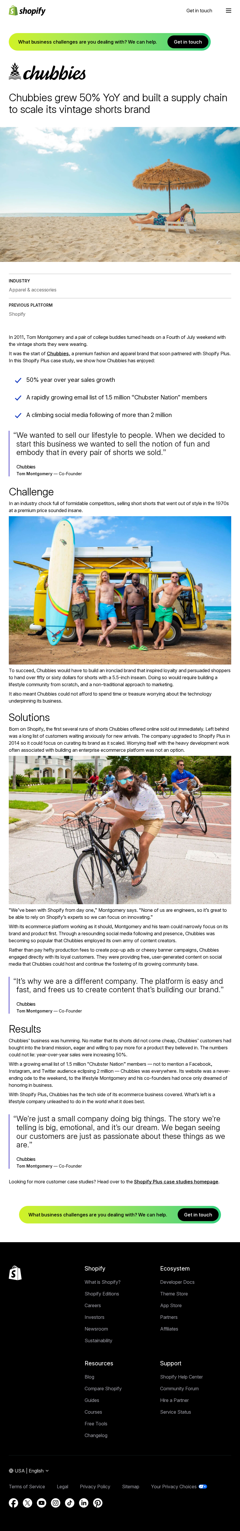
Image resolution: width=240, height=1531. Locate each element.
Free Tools (96, 1424)
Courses (93, 1412)
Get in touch (199, 10)
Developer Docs (177, 1282)
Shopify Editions (102, 1294)
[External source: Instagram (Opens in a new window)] (55, 1503)
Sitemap (130, 1486)
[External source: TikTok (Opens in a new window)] (69, 1503)
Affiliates (169, 1329)
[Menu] (229, 11)
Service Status (175, 1412)
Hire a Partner (174, 1400)
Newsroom (96, 1329)
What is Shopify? (103, 1282)
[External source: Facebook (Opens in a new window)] (13, 1503)
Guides (92, 1400)
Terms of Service (27, 1486)
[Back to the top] (15, 1273)
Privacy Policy (95, 1486)
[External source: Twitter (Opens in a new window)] (27, 1503)
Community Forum (179, 1388)
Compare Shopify (103, 1388)
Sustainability (98, 1340)
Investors (94, 1317)
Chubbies (58, 353)
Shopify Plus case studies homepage (176, 1182)
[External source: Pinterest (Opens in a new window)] (97, 1503)
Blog (89, 1377)
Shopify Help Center (181, 1377)
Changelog (96, 1435)
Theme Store (174, 1294)
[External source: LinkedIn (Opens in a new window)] (83, 1503)
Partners (169, 1317)
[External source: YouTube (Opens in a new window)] (41, 1503)
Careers (93, 1305)
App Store (171, 1305)
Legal (62, 1486)
